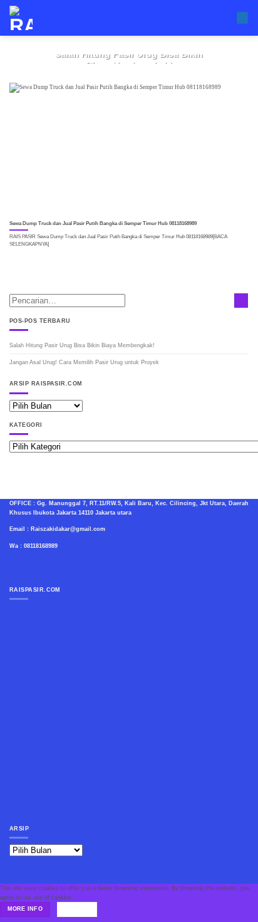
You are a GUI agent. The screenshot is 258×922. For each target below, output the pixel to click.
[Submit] (241, 300)
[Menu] (242, 18)
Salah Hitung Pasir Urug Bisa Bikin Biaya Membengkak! (82, 345)
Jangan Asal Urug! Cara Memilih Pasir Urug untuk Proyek (84, 362)
